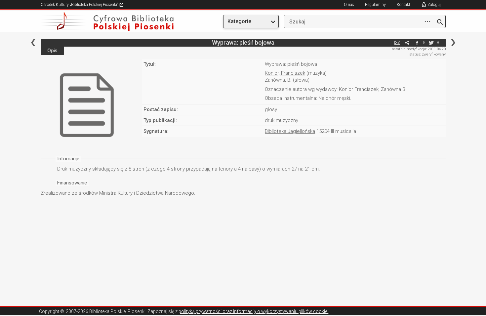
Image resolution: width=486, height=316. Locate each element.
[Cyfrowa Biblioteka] (101, 21)
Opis (52, 51)
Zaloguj (434, 4)
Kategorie (239, 21)
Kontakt (403, 4)
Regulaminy (375, 4)
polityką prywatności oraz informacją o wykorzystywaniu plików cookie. (253, 311)
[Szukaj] (439, 22)
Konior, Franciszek (285, 73)
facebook (417, 42)
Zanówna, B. (278, 80)
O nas (349, 4)
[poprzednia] (33, 42)
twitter (431, 42)
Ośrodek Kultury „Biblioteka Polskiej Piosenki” (80, 4)
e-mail (397, 42)
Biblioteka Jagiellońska (290, 131)
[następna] (453, 42)
